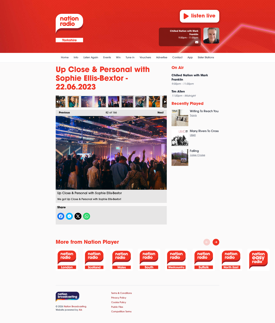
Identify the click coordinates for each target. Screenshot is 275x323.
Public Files (117, 307)
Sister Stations (206, 57)
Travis (193, 115)
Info (76, 57)
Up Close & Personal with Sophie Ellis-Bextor (59, 101)
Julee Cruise (197, 155)
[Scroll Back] (206, 242)
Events (107, 57)
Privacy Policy (118, 298)
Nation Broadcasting (75, 307)
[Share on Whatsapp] (86, 216)
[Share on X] (77, 216)
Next (159, 113)
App (190, 57)
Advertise (161, 57)
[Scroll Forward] (216, 242)
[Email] (196, 42)
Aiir (80, 310)
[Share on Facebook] (60, 216)
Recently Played (188, 104)
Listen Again (90, 57)
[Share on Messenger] (69, 216)
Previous (63, 113)
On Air (178, 68)
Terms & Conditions (121, 293)
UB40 (193, 135)
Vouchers (145, 57)
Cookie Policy (118, 302)
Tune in (130, 57)
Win (118, 57)
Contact (177, 57)
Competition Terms (121, 312)
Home (65, 57)
